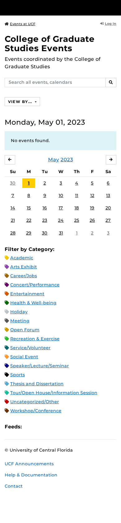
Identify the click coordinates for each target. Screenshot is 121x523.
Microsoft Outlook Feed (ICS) (40, 427)
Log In (110, 23)
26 (92, 220)
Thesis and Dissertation (37, 384)
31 (61, 233)
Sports (17, 375)
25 (76, 220)
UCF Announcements (29, 464)
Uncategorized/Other (34, 402)
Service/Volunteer (30, 348)
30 (13, 183)
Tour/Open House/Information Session (53, 393)
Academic (21, 258)
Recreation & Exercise (35, 339)
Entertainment (27, 294)
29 (28, 233)
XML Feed (61, 427)
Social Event (24, 357)
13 (108, 195)
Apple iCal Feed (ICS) (30, 427)
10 (61, 195)
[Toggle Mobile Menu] (114, 7)
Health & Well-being (33, 303)
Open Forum (24, 330)
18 (76, 208)
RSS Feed (51, 427)
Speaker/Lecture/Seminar (39, 366)
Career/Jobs (23, 276)
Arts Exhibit (23, 267)
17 (61, 208)
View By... (21, 101)
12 (92, 195)
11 (76, 195)
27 (108, 220)
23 (44, 220)
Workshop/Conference (35, 410)
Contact (14, 486)
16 (45, 208)
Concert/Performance (35, 285)
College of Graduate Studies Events (50, 43)
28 (13, 233)
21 (13, 220)
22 (28, 220)
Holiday (19, 312)
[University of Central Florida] (47, 7)
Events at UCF (22, 24)
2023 (66, 160)
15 (29, 208)
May (53, 160)
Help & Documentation (31, 475)
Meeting (19, 321)
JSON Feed (72, 427)
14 (13, 208)
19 (92, 208)
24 (61, 220)
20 (108, 208)
